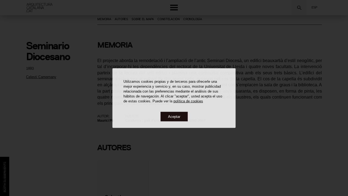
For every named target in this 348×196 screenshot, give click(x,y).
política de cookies (188, 101)
